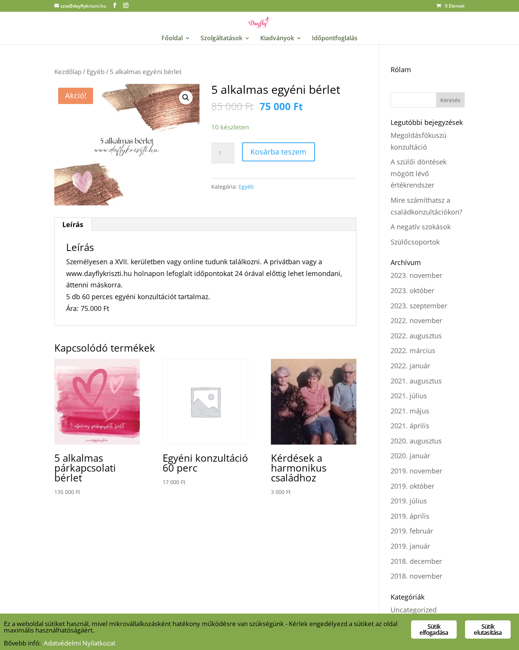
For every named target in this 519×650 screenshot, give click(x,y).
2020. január (410, 455)
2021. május (410, 410)
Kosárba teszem (278, 152)
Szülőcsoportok (415, 241)
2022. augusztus (416, 335)
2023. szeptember (419, 305)
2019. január (410, 546)
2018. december (416, 561)
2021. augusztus (416, 380)
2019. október (412, 486)
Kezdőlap (67, 71)
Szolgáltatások (221, 38)
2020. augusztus (416, 440)
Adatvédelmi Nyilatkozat (80, 643)
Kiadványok (277, 38)
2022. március (413, 350)
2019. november (416, 470)
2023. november (416, 275)
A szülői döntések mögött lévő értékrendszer (418, 173)
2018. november (416, 576)
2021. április (410, 425)
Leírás (72, 224)
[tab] (73, 224)
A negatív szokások (421, 226)
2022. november (416, 320)
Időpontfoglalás (335, 38)
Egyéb (95, 71)
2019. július (409, 500)
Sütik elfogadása (433, 629)
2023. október (412, 290)
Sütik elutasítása (488, 629)
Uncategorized (414, 609)
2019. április (410, 516)
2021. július (409, 395)
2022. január (410, 365)
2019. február (412, 530)
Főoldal (172, 38)
